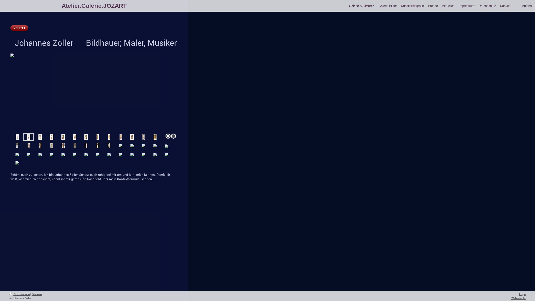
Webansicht (518, 298)
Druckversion (21, 294)
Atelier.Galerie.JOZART (94, 6)
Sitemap (37, 294)
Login (522, 294)
